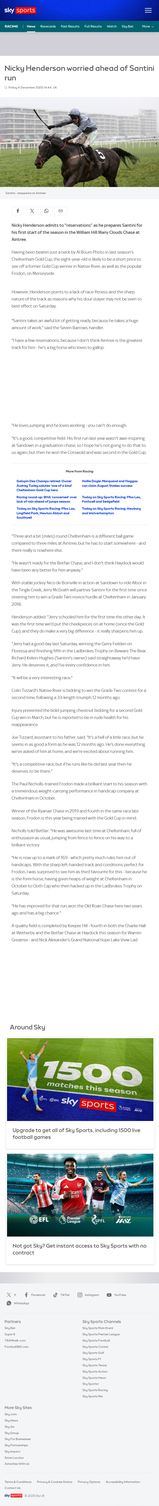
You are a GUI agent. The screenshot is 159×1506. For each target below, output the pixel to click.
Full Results (93, 26)
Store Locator (14, 1457)
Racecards (48, 26)
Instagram (92, 1294)
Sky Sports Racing (95, 1390)
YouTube (120, 1294)
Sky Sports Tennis (94, 1365)
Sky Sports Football (96, 1340)
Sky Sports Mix (92, 1396)
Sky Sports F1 (91, 1359)
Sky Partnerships (16, 1445)
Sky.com (11, 1414)
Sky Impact (12, 1451)
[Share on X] (32, 211)
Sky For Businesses (18, 1438)
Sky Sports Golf (93, 1352)
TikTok (65, 1294)
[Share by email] (60, 211)
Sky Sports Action (94, 1371)
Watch (112, 26)
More (146, 26)
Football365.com (17, 1346)
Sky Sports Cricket (95, 1346)
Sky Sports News (94, 1377)
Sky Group (12, 1432)
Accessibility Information (123, 1481)
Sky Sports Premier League (101, 1334)
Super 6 (10, 1334)
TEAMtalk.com (15, 1340)
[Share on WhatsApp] (46, 211)
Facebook (38, 1294)
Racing (11, 26)
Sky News (11, 1420)
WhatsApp (21, 1303)
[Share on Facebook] (18, 211)
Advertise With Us (17, 1463)
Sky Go (9, 1426)
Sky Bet (128, 26)
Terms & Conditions (18, 1481)
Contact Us (12, 1487)
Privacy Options (89, 1481)
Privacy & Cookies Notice (54, 1481)
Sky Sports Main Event (97, 1328)
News (31, 26)
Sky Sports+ (90, 1383)
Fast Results (70, 26)
